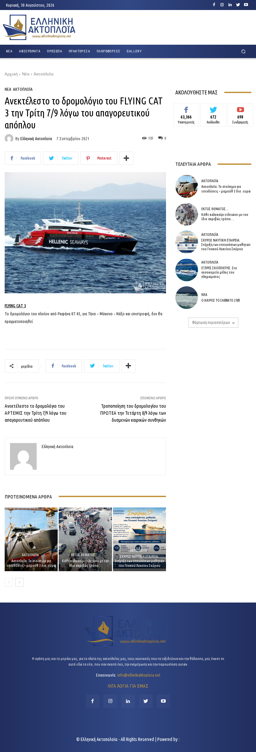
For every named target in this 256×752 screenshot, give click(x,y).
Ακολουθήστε (213, 108)
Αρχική (11, 74)
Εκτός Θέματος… (84, 555)
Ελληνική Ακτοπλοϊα (36, 138)
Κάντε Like (186, 108)
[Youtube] (246, 5)
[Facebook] (214, 5)
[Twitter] (238, 5)
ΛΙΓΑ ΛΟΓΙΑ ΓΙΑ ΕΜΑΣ (128, 686)
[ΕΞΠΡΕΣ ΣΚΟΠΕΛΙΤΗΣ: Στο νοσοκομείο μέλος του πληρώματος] (186, 270)
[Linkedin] (230, 5)
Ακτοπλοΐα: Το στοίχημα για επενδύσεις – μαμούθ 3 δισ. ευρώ (31, 563)
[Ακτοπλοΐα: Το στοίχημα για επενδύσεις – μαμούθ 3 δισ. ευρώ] (31, 539)
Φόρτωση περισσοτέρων (211, 322)
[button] (243, 51)
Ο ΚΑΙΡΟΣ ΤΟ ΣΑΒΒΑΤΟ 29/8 (220, 300)
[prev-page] (9, 582)
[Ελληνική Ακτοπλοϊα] (10, 138)
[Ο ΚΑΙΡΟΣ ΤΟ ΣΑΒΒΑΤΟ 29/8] (186, 297)
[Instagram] (222, 5)
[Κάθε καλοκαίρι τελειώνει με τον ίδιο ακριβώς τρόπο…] (85, 539)
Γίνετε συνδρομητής (240, 110)
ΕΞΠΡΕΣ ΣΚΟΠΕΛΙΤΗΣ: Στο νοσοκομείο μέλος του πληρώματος (219, 272)
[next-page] (19, 582)
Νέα (25, 74)
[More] (126, 158)
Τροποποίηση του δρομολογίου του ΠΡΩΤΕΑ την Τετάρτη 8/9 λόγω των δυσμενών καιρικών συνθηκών (133, 413)
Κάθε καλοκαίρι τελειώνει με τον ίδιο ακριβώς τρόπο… (85, 563)
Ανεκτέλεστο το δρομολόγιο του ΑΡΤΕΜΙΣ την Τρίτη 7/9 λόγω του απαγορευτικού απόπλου (35, 413)
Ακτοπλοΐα (43, 74)
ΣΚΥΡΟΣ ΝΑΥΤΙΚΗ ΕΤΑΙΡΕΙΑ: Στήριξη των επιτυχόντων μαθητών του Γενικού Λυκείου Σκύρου (139, 560)
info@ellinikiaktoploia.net (138, 675)
